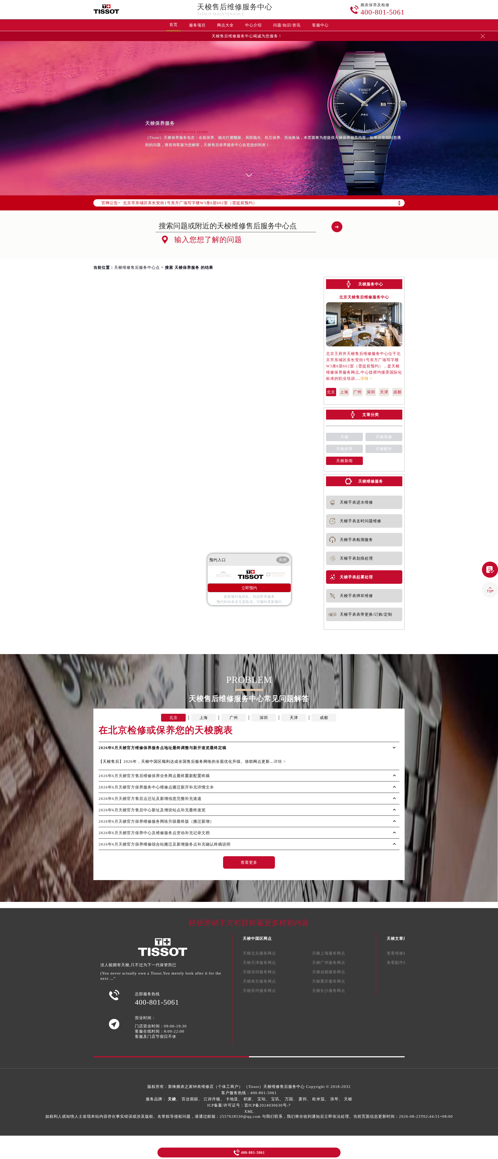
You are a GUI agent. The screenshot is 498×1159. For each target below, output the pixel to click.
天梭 (344, 437)
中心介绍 (253, 25)
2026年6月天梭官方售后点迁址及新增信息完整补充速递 (150, 799)
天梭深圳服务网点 (259, 972)
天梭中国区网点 (257, 938)
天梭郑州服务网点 (259, 991)
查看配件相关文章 (403, 963)
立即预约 (249, 588)
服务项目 (197, 25)
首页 (173, 25)
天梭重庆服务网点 (328, 981)
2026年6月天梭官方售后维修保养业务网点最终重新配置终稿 (154, 776)
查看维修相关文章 (403, 953)
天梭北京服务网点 (259, 953)
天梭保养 (344, 449)
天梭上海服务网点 (328, 953)
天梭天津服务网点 (259, 963)
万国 (289, 1099)
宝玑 (275, 1099)
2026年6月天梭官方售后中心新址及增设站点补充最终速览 (152, 810)
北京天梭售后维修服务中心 (364, 297)
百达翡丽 (190, 1099)
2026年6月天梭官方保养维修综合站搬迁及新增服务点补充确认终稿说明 (165, 844)
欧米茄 (318, 1099)
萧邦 (303, 1099)
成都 (397, 392)
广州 (357, 392)
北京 (331, 392)
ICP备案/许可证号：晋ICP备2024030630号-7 (249, 1105)
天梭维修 (384, 437)
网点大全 (225, 25)
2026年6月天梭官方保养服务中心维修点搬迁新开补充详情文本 (156, 787)
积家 (248, 1099)
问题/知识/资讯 (287, 25)
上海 (344, 392)
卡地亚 (232, 1099)
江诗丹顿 (212, 1099)
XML (249, 1111)
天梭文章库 (397, 938)
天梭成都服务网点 (328, 972)
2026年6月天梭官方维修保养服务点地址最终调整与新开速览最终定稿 (162, 748)
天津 (384, 392)
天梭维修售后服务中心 (284, 1087)
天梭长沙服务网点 (328, 991)
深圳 (371, 392)
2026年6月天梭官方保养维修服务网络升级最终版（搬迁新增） (156, 821)
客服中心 (320, 25)
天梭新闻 (344, 461)
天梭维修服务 (370, 481)
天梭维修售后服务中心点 (137, 267)
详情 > (366, 378)
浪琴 (334, 1099)
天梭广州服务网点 (328, 963)
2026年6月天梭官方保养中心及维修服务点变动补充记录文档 (154, 833)
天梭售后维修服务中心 (234, 7)
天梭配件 (384, 449)
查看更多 (249, 862)
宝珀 (261, 1099)
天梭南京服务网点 (259, 981)
